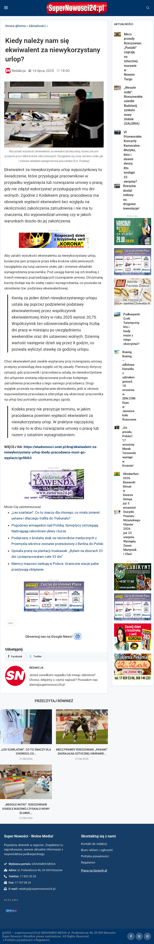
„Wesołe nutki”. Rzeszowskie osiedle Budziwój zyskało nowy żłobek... (26, 808)
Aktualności (37, 26)
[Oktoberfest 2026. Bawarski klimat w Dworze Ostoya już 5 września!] (117, 474)
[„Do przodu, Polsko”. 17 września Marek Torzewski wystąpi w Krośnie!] (117, 427)
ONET (11, 623)
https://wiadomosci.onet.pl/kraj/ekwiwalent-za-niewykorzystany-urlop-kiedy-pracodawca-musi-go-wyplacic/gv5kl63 (50, 452)
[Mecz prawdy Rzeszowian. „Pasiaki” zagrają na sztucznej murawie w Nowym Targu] (82, 726)
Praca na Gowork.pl (94, 870)
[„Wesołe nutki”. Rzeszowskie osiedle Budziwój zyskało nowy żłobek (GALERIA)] (26, 782)
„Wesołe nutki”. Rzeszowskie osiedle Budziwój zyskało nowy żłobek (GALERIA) (133, 105)
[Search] (148, 8)
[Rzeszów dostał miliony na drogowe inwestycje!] (117, 186)
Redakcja (36, 667)
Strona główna (15, 26)
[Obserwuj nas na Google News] (78, 638)
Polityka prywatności (19, 940)
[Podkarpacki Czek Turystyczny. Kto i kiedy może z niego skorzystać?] (117, 314)
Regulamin (42, 940)
